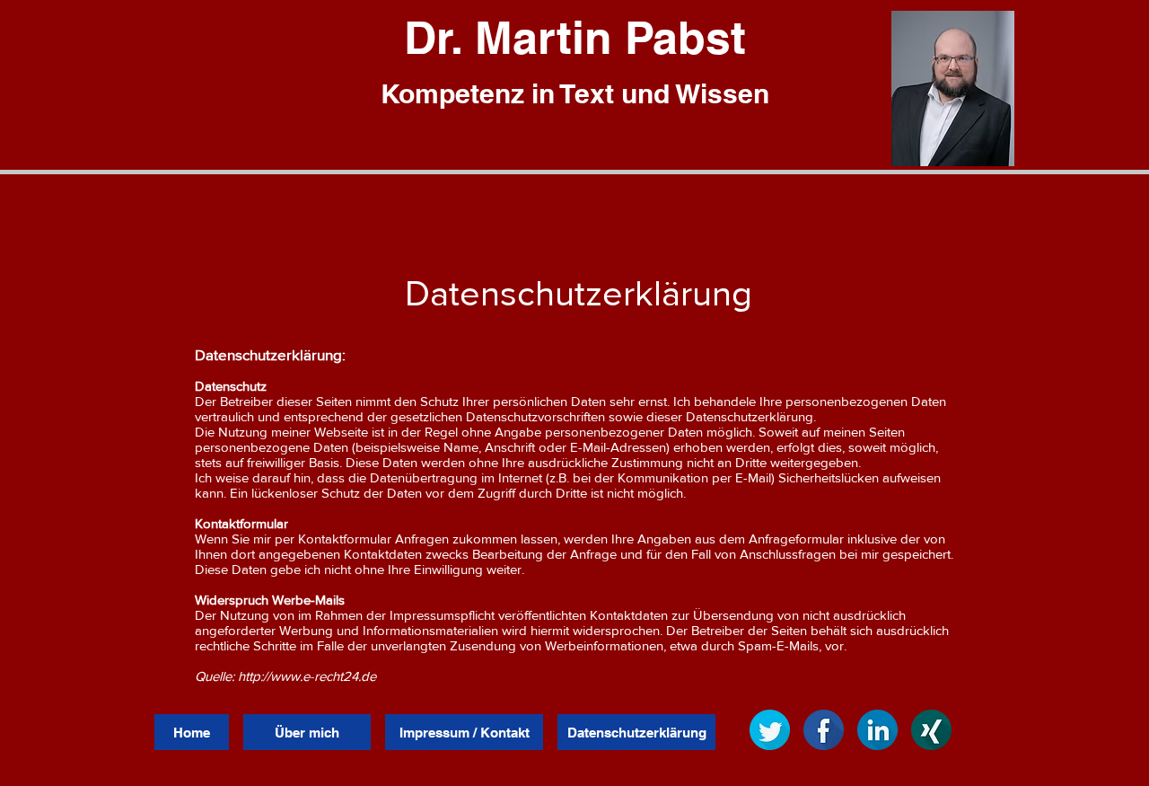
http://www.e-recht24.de (307, 676)
